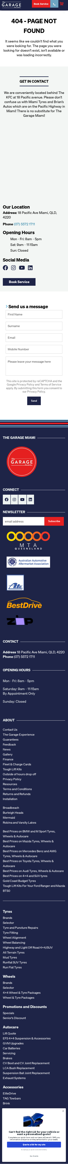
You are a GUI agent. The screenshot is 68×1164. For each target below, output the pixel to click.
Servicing (9, 1053)
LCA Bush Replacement (19, 1068)
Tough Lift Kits (12, 769)
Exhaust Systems (14, 1077)
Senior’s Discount (14, 1017)
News (7, 749)
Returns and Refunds (17, 793)
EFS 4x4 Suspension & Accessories (27, 1038)
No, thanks (34, 1156)
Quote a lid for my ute (34, 1144)
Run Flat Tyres (12, 967)
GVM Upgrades (13, 1043)
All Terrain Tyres (14, 952)
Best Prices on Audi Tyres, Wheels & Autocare (33, 870)
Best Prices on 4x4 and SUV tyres (25, 875)
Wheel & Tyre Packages (18, 997)
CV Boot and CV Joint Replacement (26, 1063)
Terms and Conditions (17, 788)
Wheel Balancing (14, 942)
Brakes (7, 1058)
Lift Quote (9, 1033)
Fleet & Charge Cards (17, 764)
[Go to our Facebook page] (5, 267)
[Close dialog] (63, 1111)
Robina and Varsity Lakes (19, 822)
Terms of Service (50, 384)
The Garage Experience (19, 734)
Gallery (7, 754)
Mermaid (9, 817)
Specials (8, 1012)
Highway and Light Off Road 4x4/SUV (28, 947)
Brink (6, 1103)
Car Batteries (11, 1048)
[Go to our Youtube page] (22, 267)
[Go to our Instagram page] (13, 267)
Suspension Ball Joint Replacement (26, 1072)
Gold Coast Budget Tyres (19, 880)
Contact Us (10, 729)
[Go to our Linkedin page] (30, 267)
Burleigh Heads (13, 812)
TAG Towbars (12, 1098)
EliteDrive (9, 1093)
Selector (8, 922)
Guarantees (11, 739)
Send (34, 400)
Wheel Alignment (14, 937)
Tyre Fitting (10, 932)
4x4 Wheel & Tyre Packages (22, 992)
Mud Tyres (10, 957)
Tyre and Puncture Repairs (20, 927)
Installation (10, 798)
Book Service (19, 282)
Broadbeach (11, 807)
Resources (10, 784)
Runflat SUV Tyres (15, 962)
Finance (8, 759)
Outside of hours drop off (19, 774)
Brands (7, 917)
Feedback (9, 744)
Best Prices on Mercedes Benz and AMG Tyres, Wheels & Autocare (29, 853)
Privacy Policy (25, 384)
